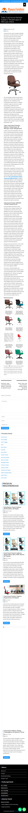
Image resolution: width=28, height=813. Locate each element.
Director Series (4, 460)
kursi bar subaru (20, 366)
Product (3, 773)
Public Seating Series (6, 472)
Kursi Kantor (4, 437)
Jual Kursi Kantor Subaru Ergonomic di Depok (13, 597)
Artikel (6, 366)
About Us (3, 771)
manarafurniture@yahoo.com (19, 1)
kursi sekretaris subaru (12, 371)
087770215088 (4, 790)
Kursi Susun (4, 447)
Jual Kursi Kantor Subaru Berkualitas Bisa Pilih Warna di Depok (14, 554)
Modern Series (4, 455)
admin (7, 31)
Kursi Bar (3, 449)
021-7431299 (4, 785)
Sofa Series (4, 478)
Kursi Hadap (4, 439)
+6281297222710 (6, 1)
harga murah (13, 366)
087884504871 (4, 795)
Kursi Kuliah (4, 452)
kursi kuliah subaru (11, 369)
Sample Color (4, 778)
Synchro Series (4, 467)
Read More (6, 534)
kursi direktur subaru (8, 367)
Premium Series (5, 465)
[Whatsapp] (24, 809)
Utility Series (4, 475)
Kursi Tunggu (4, 442)
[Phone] (20, 809)
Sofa (2, 444)
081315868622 (4, 793)
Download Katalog (5, 776)
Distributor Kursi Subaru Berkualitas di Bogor (12, 508)
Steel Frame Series (5, 470)
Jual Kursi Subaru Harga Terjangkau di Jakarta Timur (14, 731)
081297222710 (4, 788)
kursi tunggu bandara (12, 372)
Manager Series (5, 462)
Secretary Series (5, 457)
